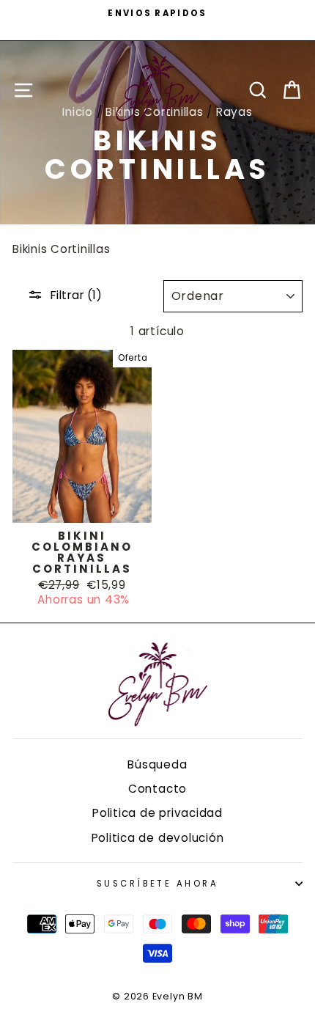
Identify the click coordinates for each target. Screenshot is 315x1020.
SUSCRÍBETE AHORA (157, 883)
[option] (157, 13)
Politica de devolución (158, 837)
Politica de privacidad (157, 813)
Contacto (157, 788)
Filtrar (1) (76, 295)
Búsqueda (157, 764)
